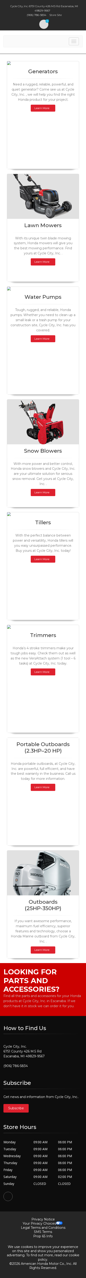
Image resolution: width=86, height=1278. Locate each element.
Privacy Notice (43, 1219)
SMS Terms (43, 1232)
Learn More (41, 108)
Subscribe (16, 1108)
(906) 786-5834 (15, 1066)
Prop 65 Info (43, 1236)
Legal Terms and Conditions (43, 1228)
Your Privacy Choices (39, 1223)
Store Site (55, 15)
